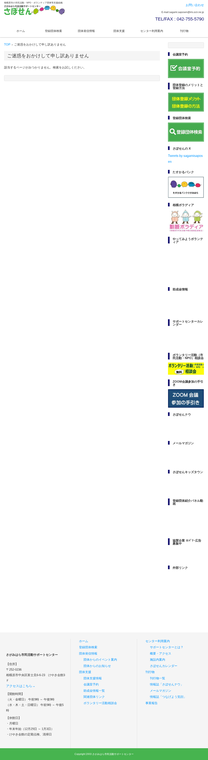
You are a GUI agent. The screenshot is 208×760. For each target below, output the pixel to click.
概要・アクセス (160, 653)
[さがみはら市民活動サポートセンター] (34, 10)
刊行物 (184, 31)
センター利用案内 (151, 31)
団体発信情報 (86, 31)
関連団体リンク (94, 696)
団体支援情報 (92, 678)
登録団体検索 (53, 31)
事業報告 (151, 703)
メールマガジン (160, 690)
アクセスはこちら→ (20, 686)
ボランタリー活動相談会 (100, 703)
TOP (7, 44)
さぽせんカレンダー (163, 666)
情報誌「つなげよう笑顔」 (168, 696)
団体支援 (119, 31)
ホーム (20, 31)
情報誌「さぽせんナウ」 (166, 684)
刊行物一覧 (157, 678)
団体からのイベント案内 (100, 659)
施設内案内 (157, 659)
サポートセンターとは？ (166, 647)
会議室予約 (91, 684)
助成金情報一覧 (94, 690)
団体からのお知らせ (97, 666)
